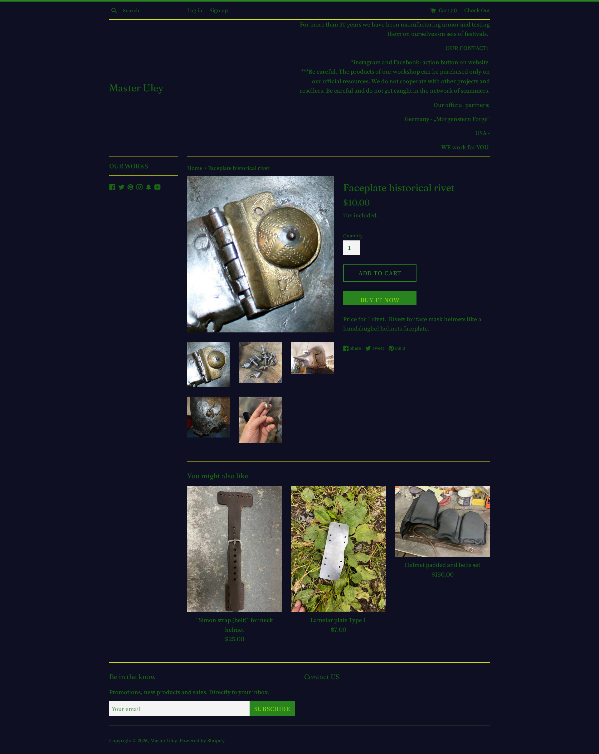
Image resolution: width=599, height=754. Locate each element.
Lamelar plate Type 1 (338, 620)
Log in (194, 10)
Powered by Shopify (202, 740)
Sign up (219, 10)
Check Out (477, 10)
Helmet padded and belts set (442, 565)
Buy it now (380, 300)
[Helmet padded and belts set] (442, 521)
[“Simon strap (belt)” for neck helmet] (234, 549)
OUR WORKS (128, 166)
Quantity (353, 235)
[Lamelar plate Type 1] (338, 549)
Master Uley (136, 88)
